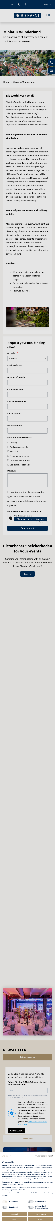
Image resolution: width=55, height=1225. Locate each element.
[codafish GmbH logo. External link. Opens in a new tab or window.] (10, 1159)
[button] (6, 1156)
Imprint (50, 1156)
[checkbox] (4, 1202)
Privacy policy (40, 1156)
